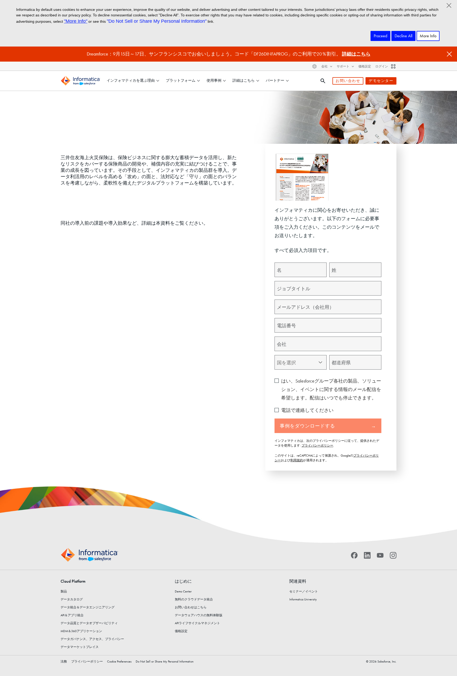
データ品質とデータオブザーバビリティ (89, 623)
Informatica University (303, 599)
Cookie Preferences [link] (119, 661)
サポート (343, 66)
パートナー (275, 80)
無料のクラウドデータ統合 (194, 599)
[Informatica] (80, 81)
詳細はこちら (356, 54)
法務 (64, 662)
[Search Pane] (323, 81)
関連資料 (297, 581)
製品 (64, 591)
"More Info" (75, 21)
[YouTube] (380, 555)
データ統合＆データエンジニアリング (88, 607)
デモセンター (381, 80)
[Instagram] (393, 555)
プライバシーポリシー (317, 445)
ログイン (381, 66)
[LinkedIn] (367, 555)
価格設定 (364, 66)
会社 (324, 66)
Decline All (403, 36)
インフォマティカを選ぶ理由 (131, 80)
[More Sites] (393, 66)
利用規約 (296, 460)
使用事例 (214, 80)
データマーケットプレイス (80, 647)
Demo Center (183, 591)
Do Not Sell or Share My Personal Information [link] (165, 661)
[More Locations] (314, 66)
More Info (428, 36)
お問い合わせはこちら (191, 607)
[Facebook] (354, 555)
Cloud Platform (73, 581)
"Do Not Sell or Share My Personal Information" (157, 21)
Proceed (380, 36)
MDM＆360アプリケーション (81, 631)
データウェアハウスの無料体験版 (198, 615)
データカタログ (72, 599)
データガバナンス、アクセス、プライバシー (92, 639)
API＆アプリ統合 (72, 615)
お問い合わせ (348, 80)
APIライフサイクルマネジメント (197, 623)
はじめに (183, 581)
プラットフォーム (180, 80)
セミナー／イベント (303, 591)
